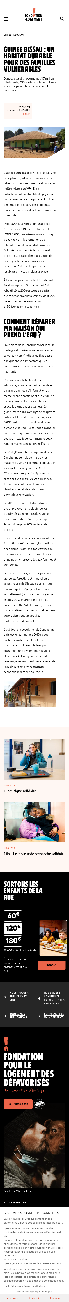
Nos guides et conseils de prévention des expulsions (54, 998)
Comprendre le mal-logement (54, 1016)
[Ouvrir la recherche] (62, 18)
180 (13, 941)
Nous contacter (15, 1202)
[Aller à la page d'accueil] (33, 14)
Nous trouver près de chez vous (19, 996)
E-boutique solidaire (20, 791)
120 (13, 928)
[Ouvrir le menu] (6, 19)
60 (13, 916)
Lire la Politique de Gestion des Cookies (24, 1286)
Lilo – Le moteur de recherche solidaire (34, 853)
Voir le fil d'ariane (14, 35)
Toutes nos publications (18, 1016)
